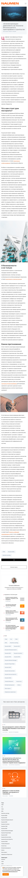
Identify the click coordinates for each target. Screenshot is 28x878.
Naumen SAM (8, 667)
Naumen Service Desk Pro (10, 674)
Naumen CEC (17, 646)
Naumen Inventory (18, 653)
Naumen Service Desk (10, 670)
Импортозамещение (9, 685)
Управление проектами (10, 692)
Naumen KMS (17, 656)
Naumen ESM (8, 653)
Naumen (3, 859)
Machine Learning (6, 555)
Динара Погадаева (13, 732)
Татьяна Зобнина (14, 585)
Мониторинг (8, 688)
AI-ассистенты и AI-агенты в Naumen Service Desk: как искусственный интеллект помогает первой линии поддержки (14, 760)
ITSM (4, 551)
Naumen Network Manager (11, 660)
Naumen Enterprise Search (11, 649)
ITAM (6, 639)
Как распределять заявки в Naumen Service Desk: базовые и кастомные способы (14, 728)
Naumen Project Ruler (9, 663)
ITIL (11, 639)
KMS (6, 642)
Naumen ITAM (8, 656)
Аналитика (18, 681)
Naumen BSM (8, 646)
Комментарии (14, 567)
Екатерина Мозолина (14, 764)
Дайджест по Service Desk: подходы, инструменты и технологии (11, 792)
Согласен (6, 874)
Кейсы (19, 685)
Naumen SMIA (11, 551)
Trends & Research (9, 681)
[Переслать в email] (14, 560)
